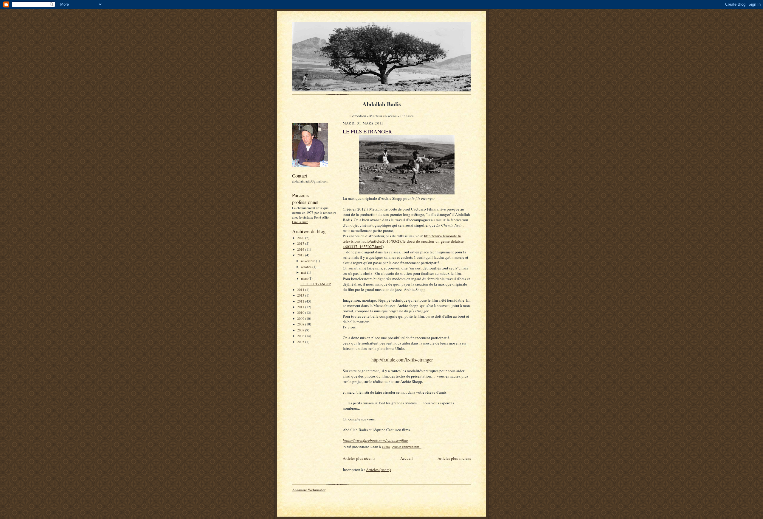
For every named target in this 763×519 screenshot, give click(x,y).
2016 (301, 249)
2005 (301, 341)
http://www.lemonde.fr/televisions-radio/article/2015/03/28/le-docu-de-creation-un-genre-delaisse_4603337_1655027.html (404, 241)
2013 (301, 295)
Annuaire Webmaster (308, 489)
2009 (301, 318)
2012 (301, 301)
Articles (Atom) (378, 469)
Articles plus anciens (454, 458)
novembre (308, 260)
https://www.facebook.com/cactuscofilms (375, 440)
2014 (301, 289)
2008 (301, 324)
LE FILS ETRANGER (315, 284)
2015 (301, 255)
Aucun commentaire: (406, 446)
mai (304, 272)
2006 (301, 335)
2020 (301, 238)
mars (304, 278)
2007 (301, 330)
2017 (301, 243)
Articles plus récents (359, 458)
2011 (301, 307)
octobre (306, 266)
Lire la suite (300, 221)
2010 (301, 312)
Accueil (406, 458)
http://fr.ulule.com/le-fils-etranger (402, 359)
